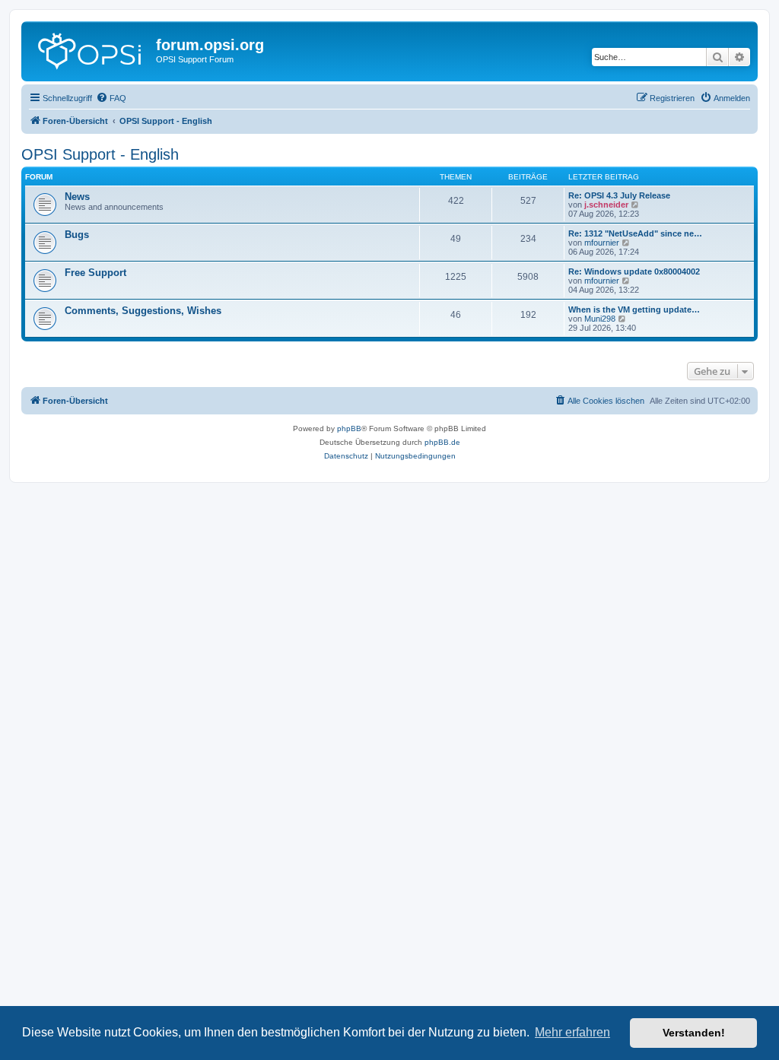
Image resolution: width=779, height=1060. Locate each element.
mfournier (601, 242)
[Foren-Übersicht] (90, 49)
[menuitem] (111, 98)
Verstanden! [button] (694, 1033)
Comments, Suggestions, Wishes (143, 310)
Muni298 (599, 318)
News (77, 196)
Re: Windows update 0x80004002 (634, 271)
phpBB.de (442, 442)
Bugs (77, 234)
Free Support (95, 272)
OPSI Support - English (100, 154)
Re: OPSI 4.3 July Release (619, 195)
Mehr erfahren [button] (572, 1032)
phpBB (349, 428)
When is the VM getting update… (634, 309)
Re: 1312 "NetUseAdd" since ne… (635, 233)
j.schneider (606, 204)
